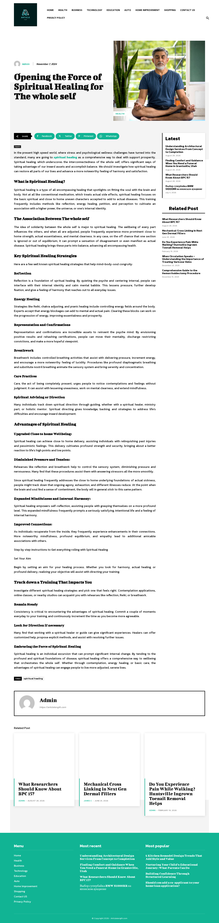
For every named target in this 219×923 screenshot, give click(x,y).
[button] (207, 18)
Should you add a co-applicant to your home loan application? (172, 884)
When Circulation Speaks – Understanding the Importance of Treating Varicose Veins (183, 259)
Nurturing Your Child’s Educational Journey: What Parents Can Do (172, 866)
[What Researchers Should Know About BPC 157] (44, 755)
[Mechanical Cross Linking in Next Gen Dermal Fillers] (109, 755)
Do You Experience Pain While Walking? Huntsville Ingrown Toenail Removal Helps (180, 244)
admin (25, 64)
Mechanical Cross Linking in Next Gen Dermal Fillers (182, 232)
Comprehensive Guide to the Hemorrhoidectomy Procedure (181, 271)
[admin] (17, 64)
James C (88, 800)
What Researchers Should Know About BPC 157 (181, 176)
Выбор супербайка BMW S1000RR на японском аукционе (183, 187)
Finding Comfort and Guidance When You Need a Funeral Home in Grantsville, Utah (184, 163)
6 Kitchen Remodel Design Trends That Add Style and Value (174, 857)
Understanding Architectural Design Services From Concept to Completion (184, 149)
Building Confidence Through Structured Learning (167, 875)
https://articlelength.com (52, 707)
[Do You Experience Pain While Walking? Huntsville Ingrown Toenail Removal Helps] (175, 755)
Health (120, 113)
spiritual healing (33, 678)
